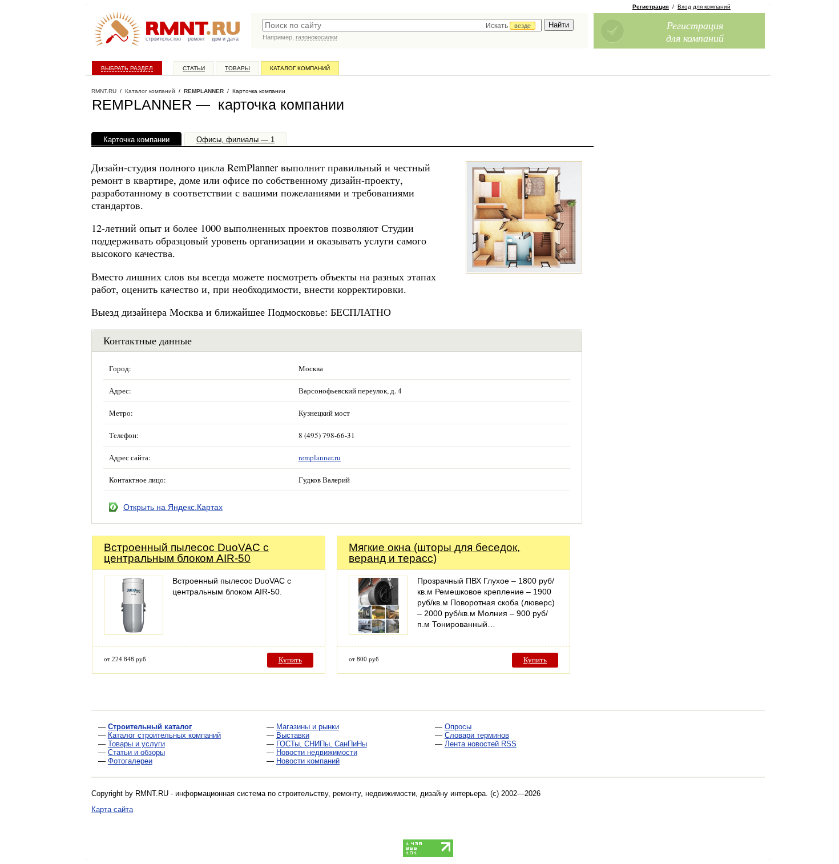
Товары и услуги (136, 744)
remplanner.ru (320, 457)
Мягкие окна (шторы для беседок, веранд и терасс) (434, 552)
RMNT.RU (103, 91)
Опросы (458, 726)
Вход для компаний (704, 6)
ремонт (196, 39)
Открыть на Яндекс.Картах (173, 507)
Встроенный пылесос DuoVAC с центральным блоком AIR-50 (186, 552)
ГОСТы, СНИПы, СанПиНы (321, 744)
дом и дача (225, 39)
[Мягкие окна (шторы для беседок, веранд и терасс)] (378, 632)
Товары (237, 68)
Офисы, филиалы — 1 (235, 139)
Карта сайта (112, 809)
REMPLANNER (204, 91)
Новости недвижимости (316, 752)
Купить (290, 660)
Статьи (194, 68)
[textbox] (402, 25)
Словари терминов (477, 735)
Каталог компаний (300, 68)
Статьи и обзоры (136, 752)
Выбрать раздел (127, 68)
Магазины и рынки (307, 726)
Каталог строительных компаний (164, 735)
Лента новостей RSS (481, 744)
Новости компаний (308, 761)
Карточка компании (136, 139)
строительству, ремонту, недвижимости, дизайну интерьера (382, 793)
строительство (163, 39)
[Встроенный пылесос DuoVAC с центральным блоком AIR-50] (133, 632)
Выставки (292, 735)
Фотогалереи (130, 761)
